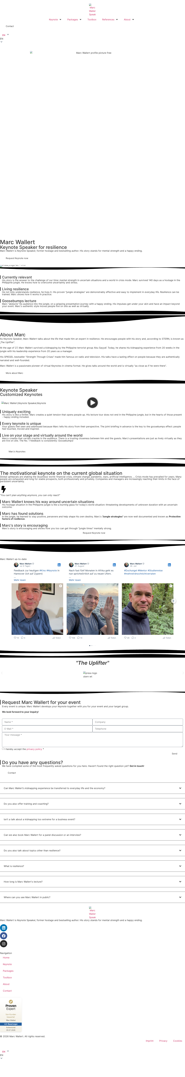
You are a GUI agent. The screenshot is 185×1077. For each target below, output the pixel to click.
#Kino (42, 570)
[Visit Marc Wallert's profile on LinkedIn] (16, 565)
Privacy (163, 1040)
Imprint (149, 1040)
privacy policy (34, 749)
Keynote (53, 19)
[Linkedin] (3, 927)
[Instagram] (3, 943)
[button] (92, 38)
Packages (72, 19)
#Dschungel (130, 570)
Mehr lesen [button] (20, 580)
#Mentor (142, 570)
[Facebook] (3, 935)
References (108, 19)
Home (6, 957)
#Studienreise (155, 570)
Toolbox (91, 19)
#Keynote (52, 570)
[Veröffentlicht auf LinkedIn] (59, 565)
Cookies (177, 1040)
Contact (7, 990)
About (127, 19)
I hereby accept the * (24, 749)
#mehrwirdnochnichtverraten (140, 573)
